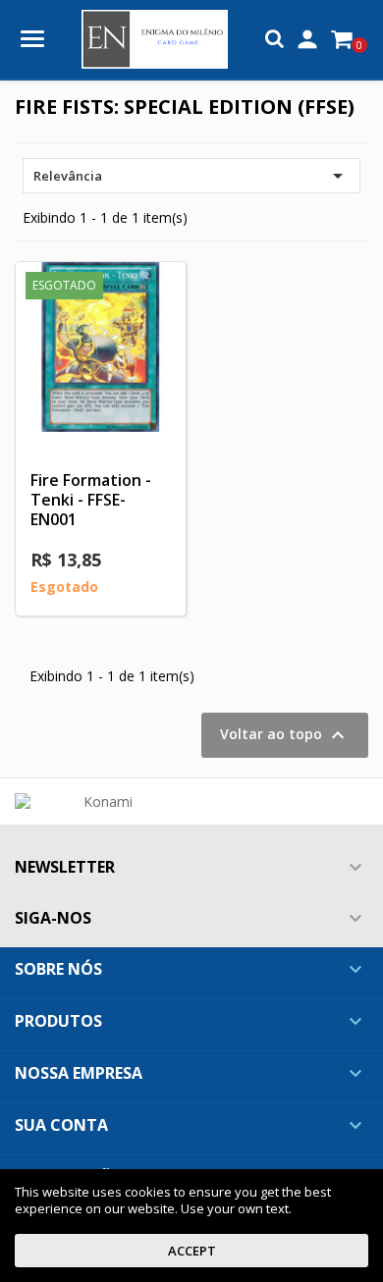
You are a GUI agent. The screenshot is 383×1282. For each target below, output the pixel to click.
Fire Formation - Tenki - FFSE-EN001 (90, 499)
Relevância (191, 175)
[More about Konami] (100, 802)
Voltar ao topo (285, 735)
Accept (192, 1250)
